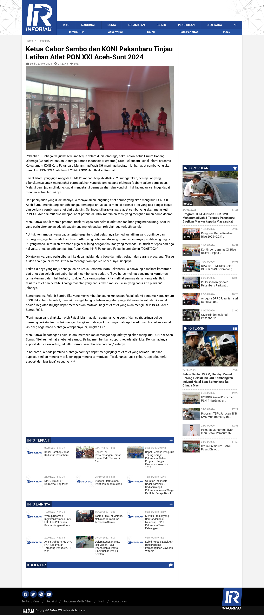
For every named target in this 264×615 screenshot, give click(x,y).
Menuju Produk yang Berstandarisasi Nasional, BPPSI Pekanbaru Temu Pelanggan (157, 522)
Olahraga (214, 25)
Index (226, 32)
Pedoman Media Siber (77, 601)
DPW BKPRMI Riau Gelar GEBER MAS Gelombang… (217, 267)
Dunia (111, 25)
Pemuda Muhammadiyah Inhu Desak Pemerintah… (217, 431)
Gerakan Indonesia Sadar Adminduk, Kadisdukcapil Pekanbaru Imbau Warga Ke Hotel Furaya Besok (159, 487)
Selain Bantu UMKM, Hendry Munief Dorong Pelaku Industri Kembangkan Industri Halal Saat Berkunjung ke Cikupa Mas (208, 379)
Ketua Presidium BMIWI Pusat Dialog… (216, 447)
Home (29, 40)
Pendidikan (186, 25)
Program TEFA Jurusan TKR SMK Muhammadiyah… (219, 415)
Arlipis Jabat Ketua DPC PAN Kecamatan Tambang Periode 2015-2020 (58, 546)
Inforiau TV (76, 32)
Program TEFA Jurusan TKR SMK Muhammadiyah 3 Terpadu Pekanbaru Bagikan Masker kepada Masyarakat (209, 217)
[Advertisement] (149, 10)
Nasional (88, 25)
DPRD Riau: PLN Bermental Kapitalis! (56, 482)
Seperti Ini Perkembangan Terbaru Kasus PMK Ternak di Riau (108, 456)
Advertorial (115, 32)
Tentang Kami (30, 601)
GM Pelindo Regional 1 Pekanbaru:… (215, 316)
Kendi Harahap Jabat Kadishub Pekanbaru (56, 453)
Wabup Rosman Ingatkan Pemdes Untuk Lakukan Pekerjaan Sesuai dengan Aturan (58, 520)
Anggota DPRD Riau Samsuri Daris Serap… (219, 300)
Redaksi (51, 601)
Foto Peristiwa (189, 32)
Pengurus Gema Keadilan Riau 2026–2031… (217, 235)
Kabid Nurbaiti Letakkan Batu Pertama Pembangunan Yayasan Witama (159, 546)
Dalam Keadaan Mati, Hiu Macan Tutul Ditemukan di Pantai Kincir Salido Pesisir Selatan (107, 548)
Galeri (151, 32)
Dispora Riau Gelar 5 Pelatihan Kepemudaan (108, 482)
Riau (66, 25)
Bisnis (161, 25)
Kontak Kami (120, 601)
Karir (101, 601)
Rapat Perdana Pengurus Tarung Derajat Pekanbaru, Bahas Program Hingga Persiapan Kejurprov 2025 (159, 459)
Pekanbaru (44, 40)
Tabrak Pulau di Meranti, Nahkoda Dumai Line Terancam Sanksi (109, 519)
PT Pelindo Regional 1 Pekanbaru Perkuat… (215, 283)
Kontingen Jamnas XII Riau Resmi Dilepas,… (218, 251)
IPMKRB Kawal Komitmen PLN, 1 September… (217, 399)
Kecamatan (136, 25)
